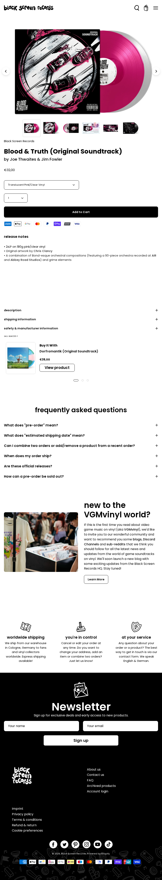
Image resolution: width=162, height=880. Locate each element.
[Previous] (6, 71)
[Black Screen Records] (28, 8)
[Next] (156, 71)
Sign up (81, 740)
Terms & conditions (27, 819)
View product (57, 367)
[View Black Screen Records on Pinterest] (75, 844)
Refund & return (24, 825)
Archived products (101, 786)
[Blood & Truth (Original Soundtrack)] (31, 128)
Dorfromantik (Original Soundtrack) (69, 351)
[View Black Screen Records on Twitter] (64, 844)
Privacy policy (22, 814)
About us (94, 769)
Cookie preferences (27, 830)
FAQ (90, 780)
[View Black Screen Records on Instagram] (86, 844)
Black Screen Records (73, 853)
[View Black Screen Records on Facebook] (53, 844)
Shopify (105, 853)
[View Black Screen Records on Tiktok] (109, 844)
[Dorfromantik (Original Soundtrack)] (20, 358)
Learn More (96, 579)
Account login (97, 791)
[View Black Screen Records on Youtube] (98, 844)
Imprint (17, 808)
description (12, 310)
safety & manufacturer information (31, 328)
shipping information (20, 319)
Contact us (95, 775)
